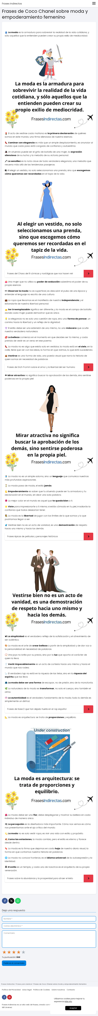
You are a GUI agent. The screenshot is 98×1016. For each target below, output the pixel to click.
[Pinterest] (9, 997)
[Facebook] (5, 901)
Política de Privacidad (11, 990)
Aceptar (73, 1008)
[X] (11, 901)
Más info (68, 1001)
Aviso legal (27, 990)
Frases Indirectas (12, 3)
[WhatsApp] (18, 901)
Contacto (71, 990)
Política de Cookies (41, 990)
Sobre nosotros (58, 990)
